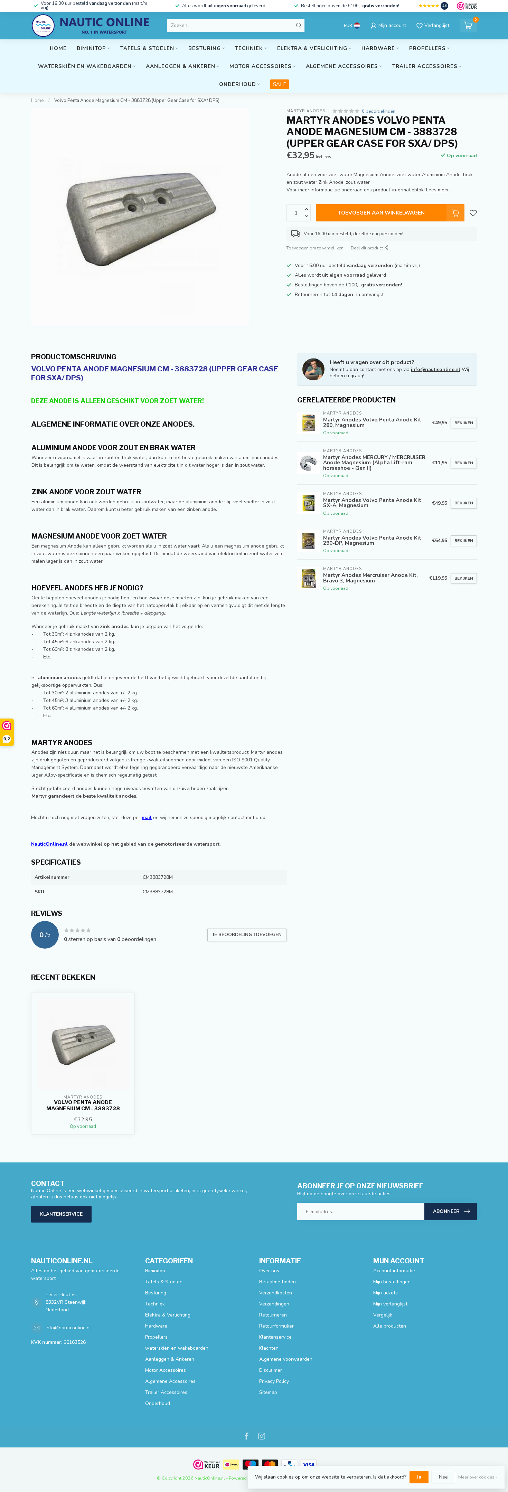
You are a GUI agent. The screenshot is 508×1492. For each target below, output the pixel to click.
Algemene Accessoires (342, 66)
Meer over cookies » (478, 1477)
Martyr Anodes (305, 111)
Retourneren (273, 1315)
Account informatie (394, 1270)
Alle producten (389, 1326)
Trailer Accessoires (425, 66)
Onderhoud (237, 84)
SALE (279, 84)
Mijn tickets (385, 1293)
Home (58, 48)
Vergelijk (382, 1315)
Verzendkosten (275, 1293)
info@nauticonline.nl (435, 369)
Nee (443, 1477)
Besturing (204, 48)
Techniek (249, 48)
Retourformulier (276, 1326)
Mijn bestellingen (392, 1282)
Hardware (378, 48)
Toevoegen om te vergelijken (315, 248)
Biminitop (91, 48)
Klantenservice (61, 1214)
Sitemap (268, 1392)
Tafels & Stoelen (147, 48)
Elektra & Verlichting (312, 48)
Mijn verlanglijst (390, 1304)
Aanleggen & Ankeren (180, 66)
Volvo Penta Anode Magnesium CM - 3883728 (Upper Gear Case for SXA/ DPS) (136, 100)
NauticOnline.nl (49, 844)
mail (147, 817)
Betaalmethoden (277, 1282)
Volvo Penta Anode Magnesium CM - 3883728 (83, 1105)
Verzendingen (274, 1304)
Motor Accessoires (260, 66)
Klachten (269, 1348)
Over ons (269, 1270)
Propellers (427, 48)
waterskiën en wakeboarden (85, 66)
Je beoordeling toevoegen (247, 935)
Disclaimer (270, 1370)
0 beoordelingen (378, 111)
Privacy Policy (274, 1381)
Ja (419, 1477)
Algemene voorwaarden (285, 1359)
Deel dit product (367, 248)
